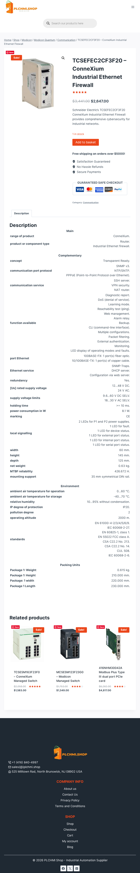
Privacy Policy (70, 800)
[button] (63, 58)
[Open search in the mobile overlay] (70, 23)
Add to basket (85, 142)
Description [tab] (21, 213)
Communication (91, 202)
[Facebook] (63, 868)
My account (70, 841)
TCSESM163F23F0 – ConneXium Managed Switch (27, 676)
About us (70, 788)
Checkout (70, 829)
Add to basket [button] (27, 700)
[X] (70, 868)
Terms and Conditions (70, 806)
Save (11, 52)
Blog (70, 847)
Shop (70, 824)
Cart (70, 835)
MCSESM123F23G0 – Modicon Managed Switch (69, 676)
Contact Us (70, 794)
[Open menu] (133, 7)
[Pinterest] (77, 868)
